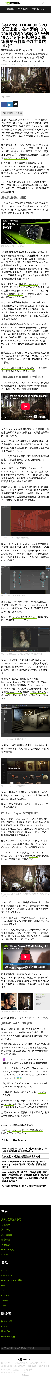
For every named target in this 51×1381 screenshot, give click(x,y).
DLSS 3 (9, 262)
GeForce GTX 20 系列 (11, 1280)
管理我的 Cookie (38, 1362)
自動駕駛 (5, 1244)
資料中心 (5, 1229)
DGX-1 (4, 1270)
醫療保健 (5, 1239)
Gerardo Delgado (30, 65)
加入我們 (23, 9)
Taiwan (25, 1375)
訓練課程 (5, 1331)
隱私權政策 (6, 1362)
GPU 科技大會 (8, 1336)
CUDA (4, 1326)
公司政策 (5, 1369)
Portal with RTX (15, 293)
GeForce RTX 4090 (13, 157)
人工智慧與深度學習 (11, 1219)
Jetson (4, 1290)
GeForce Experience (34, 324)
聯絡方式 (28, 1369)
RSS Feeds (38, 9)
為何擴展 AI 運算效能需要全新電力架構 (21, 1156)
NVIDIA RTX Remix (28, 290)
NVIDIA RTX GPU (38, 691)
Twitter (44, 1100)
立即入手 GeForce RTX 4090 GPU (17, 367)
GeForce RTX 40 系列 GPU (24, 616)
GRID (3, 1285)
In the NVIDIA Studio (32, 1129)
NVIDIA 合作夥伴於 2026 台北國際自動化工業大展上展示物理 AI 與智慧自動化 (24, 1150)
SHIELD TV (6, 1300)
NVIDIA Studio (22, 1133)
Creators (16, 1129)
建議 (46, 688)
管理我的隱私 (21, 1362)
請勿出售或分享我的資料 (13, 1366)
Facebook (9, 1103)
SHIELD (5, 1254)
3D (8, 1129)
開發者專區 (6, 1321)
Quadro (5, 1295)
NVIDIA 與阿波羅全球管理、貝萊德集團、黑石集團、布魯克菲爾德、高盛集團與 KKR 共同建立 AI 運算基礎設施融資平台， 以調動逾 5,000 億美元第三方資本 (25, 1176)
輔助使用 (43, 1366)
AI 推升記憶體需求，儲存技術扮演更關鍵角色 (24, 1185)
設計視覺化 (6, 1234)
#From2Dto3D (27, 1068)
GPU (25, 157)
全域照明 (33, 855)
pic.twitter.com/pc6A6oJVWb (17, 1086)
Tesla (4, 1305)
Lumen (4, 859)
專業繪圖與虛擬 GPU (23, 1125)
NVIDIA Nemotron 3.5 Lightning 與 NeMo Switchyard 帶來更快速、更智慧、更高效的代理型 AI (24, 1164)
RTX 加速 (35, 181)
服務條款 (32, 1366)
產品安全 (17, 1369)
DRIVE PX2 (6, 1275)
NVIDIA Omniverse (28, 284)
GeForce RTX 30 (14, 691)
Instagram (37, 1017)
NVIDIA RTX (7, 1133)
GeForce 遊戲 (7, 1249)
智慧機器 (5, 1224)
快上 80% (23, 620)
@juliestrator (39, 1062)
